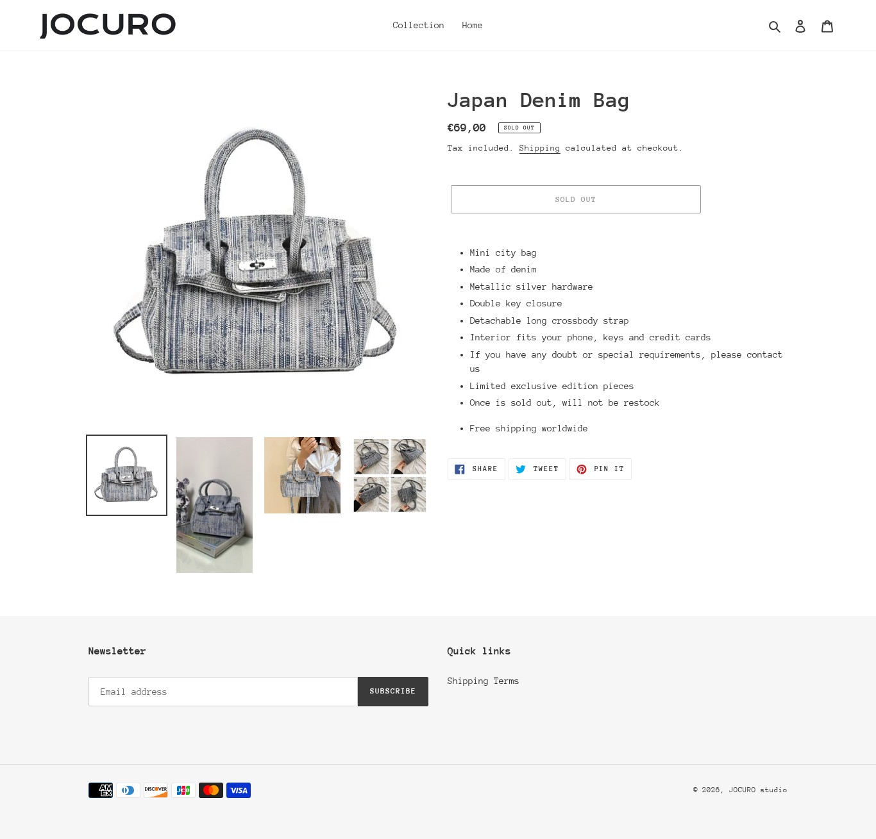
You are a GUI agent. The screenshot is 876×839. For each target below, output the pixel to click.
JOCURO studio (758, 790)
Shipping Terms (483, 681)
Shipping (539, 148)
